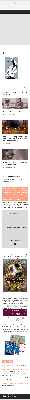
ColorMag (4, 396)
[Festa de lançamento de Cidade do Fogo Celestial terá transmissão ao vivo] (15, 121)
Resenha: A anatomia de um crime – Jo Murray (15, 373)
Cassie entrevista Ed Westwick (14, 112)
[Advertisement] (15, 29)
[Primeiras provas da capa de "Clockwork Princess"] (15, 150)
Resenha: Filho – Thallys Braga (11, 365)
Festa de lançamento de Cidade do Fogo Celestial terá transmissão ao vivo (15, 139)
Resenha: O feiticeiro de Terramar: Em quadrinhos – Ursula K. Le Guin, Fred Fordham (15, 382)
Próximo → (25, 87)
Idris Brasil (17, 395)
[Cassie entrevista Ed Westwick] (15, 99)
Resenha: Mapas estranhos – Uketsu (13, 378)
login (16, 179)
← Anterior (5, 84)
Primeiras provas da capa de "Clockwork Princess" (15, 164)
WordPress (13, 396)
